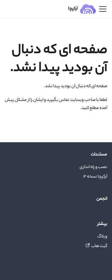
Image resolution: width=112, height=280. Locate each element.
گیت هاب (99, 246)
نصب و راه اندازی (93, 167)
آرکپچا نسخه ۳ (95, 177)
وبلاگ (102, 236)
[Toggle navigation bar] (102, 8)
